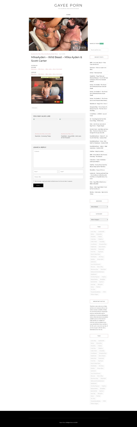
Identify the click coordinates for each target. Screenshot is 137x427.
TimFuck (98, 287)
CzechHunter (94, 244)
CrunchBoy (101, 241)
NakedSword (93, 274)
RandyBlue (102, 279)
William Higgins (94, 294)
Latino (49, 133)
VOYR (104, 292)
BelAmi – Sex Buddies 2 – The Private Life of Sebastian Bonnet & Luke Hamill (99, 93)
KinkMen (93, 259)
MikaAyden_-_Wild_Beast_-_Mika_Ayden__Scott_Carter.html (46, 69)
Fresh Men (93, 251)
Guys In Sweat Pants (95, 254)
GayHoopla (100, 251)
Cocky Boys (93, 239)
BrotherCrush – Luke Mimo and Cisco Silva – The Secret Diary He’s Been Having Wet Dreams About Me (99, 131)
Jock (45, 54)
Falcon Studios (102, 246)
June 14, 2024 (62, 54)
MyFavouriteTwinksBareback (97, 271)
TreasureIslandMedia (96, 292)
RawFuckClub (94, 281)
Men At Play (100, 266)
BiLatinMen (99, 234)
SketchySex (100, 284)
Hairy (42, 54)
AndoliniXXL (101, 231)
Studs (52, 54)
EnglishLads (93, 246)
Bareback (33, 54)
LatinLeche (93, 261)
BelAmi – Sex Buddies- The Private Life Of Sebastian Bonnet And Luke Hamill (98, 86)
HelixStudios (94, 256)
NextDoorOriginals (95, 276)
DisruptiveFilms (102, 244)
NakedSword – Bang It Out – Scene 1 (98, 103)
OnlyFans (104, 276)
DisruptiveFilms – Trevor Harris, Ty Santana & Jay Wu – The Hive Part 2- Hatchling (98, 108)
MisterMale (103, 269)
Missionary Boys (94, 269)
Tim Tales (93, 289)
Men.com (93, 266)
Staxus (92, 287)
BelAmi (92, 234)
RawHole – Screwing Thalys (43, 136)
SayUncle (101, 281)
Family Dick (93, 249)
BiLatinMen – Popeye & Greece (97, 170)
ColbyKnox (100, 239)
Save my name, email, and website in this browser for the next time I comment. (53, 181)
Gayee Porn (68, 5)
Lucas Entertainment (95, 264)
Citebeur (100, 236)
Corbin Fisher (94, 241)
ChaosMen (93, 236)
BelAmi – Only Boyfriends (96, 72)
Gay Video (38, 54)
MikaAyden (34, 107)
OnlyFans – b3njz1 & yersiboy (97, 151)
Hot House (101, 256)
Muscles (49, 54)
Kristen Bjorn (100, 259)
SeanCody (93, 284)
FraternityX (101, 249)
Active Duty (93, 231)
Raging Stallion (94, 279)
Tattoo (56, 54)
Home (68, 14)
